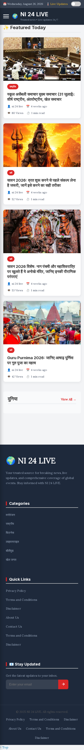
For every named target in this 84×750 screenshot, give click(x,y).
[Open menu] (6, 16)
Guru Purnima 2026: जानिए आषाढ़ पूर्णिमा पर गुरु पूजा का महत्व (40, 360)
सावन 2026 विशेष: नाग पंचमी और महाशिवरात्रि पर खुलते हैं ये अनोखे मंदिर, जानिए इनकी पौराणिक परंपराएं (41, 271)
